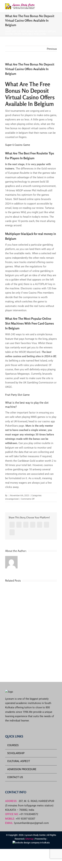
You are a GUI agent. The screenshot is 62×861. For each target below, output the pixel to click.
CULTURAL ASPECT (18, 761)
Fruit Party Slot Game (17, 394)
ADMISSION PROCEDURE (21, 769)
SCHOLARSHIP (15, 753)
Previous (52, 48)
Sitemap (29, 839)
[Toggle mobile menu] (55, 6)
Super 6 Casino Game (17, 144)
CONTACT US (15, 777)
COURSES (13, 745)
